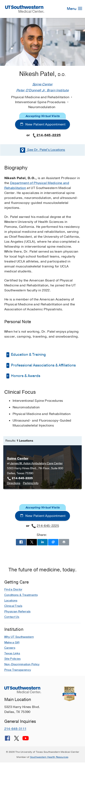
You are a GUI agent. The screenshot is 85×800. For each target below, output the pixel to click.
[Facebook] (7, 739)
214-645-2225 (49, 135)
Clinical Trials (13, 606)
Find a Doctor (13, 589)
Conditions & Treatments (21, 595)
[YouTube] (25, 739)
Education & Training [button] (28, 354)
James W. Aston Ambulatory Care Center (36, 463)
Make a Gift (12, 642)
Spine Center (42, 84)
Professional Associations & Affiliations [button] (43, 365)
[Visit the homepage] (24, 8)
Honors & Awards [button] (25, 375)
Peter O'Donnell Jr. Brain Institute (42, 90)
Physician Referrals (17, 611)
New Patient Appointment (45, 124)
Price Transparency (17, 670)
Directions (13, 483)
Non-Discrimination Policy (22, 664)
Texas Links (12, 653)
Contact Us (11, 617)
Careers (9, 648)
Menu (72, 8)
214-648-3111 (15, 729)
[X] (16, 739)
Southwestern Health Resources (49, 757)
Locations (46, 150)
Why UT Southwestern (19, 637)
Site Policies (12, 659)
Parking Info (30, 483)
